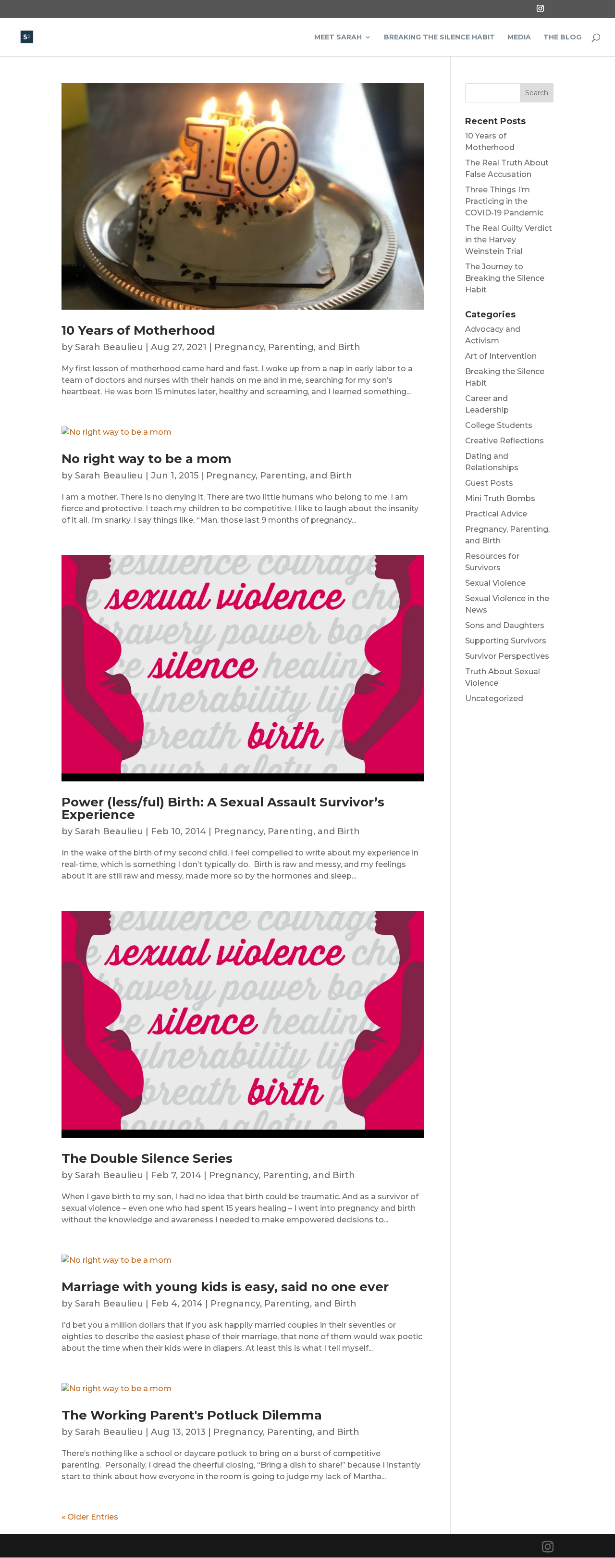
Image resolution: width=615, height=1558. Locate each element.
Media (519, 37)
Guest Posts (489, 483)
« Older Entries (90, 1516)
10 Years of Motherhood (138, 330)
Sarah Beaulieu (109, 347)
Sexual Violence (495, 583)
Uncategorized (494, 698)
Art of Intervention (501, 356)
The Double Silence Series (147, 1158)
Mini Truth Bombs (500, 498)
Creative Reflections (504, 440)
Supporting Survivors (505, 640)
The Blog (562, 37)
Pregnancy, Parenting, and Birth (287, 347)
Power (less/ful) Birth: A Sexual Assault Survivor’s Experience (223, 808)
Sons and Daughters (504, 625)
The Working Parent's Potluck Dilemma (192, 1415)
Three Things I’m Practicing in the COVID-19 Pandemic (504, 201)
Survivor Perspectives (507, 656)
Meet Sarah (338, 37)
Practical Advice (496, 513)
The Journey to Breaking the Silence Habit (504, 278)
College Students (498, 425)
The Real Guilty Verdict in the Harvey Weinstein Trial (508, 240)
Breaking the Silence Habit (439, 37)
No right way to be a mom (147, 458)
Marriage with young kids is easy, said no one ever (225, 1286)
